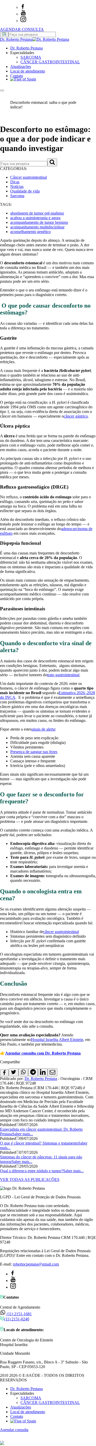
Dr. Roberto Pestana (26, 48)
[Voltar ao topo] (2, 1438)
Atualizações (20, 66)
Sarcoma (17, 196)
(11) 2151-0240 (16, 1319)
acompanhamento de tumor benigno (39, 222)
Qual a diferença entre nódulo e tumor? (31, 1171)
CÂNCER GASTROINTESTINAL (50, 62)
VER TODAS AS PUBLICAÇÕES (29, 1179)
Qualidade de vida (25, 191)
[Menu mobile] (2, 90)
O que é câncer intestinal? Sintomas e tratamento (39, 1143)
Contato (16, 76)
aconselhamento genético (30, 231)
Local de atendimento (27, 71)
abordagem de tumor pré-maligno (37, 213)
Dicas (14, 182)
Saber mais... (22, 1134)
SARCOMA (30, 57)
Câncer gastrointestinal (28, 177)
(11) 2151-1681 (19, 1314)
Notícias (17, 186)
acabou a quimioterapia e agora (35, 218)
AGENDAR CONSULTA (22, 29)
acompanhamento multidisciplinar (37, 227)
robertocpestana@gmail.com (36, 1264)
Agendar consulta (14, 1430)
